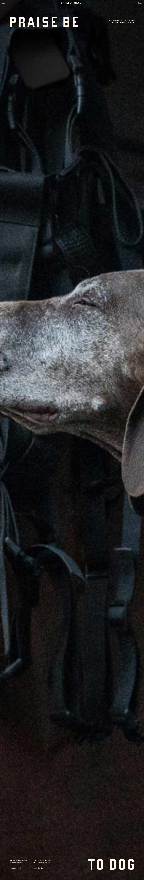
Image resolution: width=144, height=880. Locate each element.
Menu (3, 3)
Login (140, 3)
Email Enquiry (38, 868)
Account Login (16, 868)
